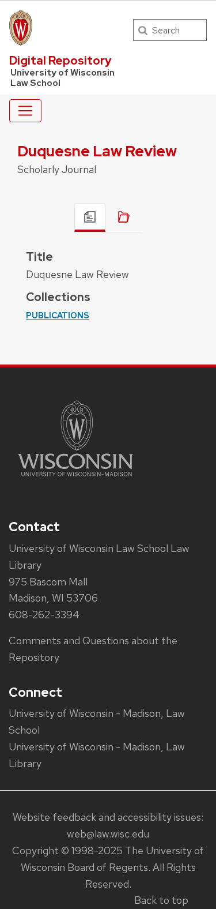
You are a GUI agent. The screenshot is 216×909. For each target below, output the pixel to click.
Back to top (161, 900)
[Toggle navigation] (25, 110)
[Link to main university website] (75, 478)
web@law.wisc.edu (108, 833)
